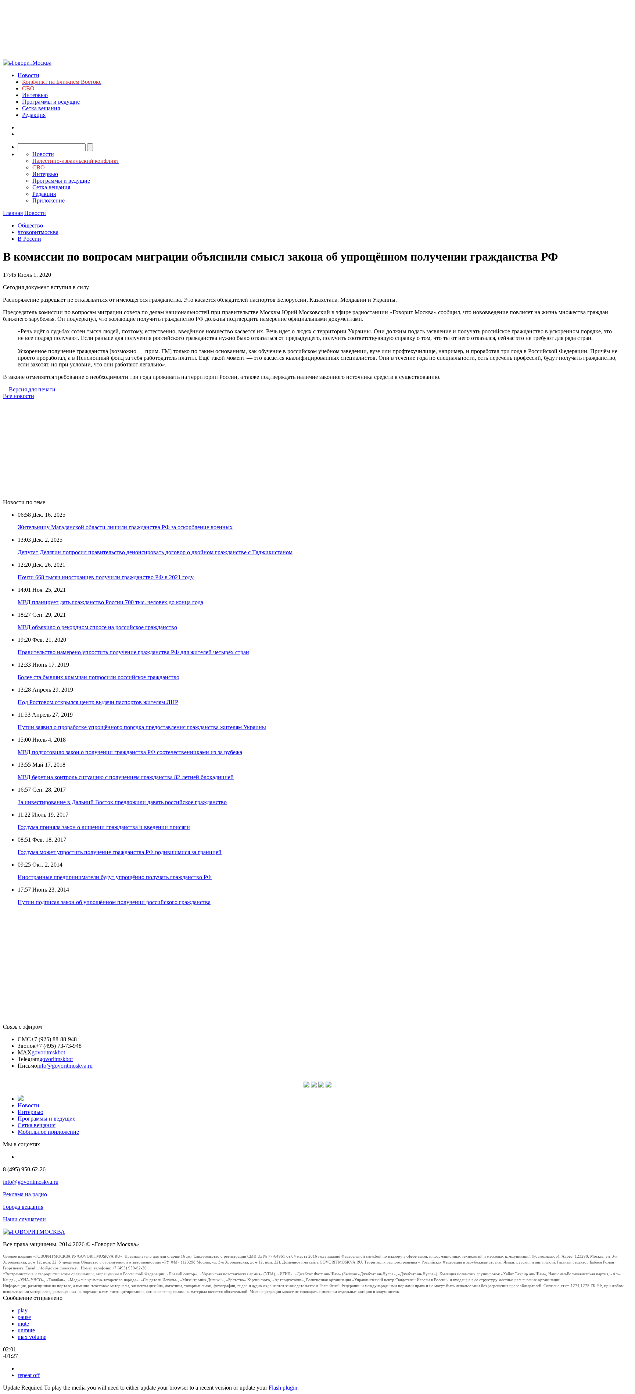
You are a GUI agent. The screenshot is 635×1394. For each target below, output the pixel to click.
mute (23, 1323)
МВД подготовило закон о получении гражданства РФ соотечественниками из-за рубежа (130, 752)
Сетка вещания (41, 108)
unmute (26, 1330)
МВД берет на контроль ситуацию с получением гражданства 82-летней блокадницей (126, 777)
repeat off (29, 1375)
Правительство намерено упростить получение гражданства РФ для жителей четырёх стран (133, 652)
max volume (32, 1337)
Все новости (18, 396)
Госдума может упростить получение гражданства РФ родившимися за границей (120, 852)
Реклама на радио (25, 1194)
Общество (30, 225)
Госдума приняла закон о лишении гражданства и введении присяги (104, 827)
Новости (28, 75)
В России (29, 239)
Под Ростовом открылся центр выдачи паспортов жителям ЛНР (98, 702)
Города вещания (23, 1207)
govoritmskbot (48, 1052)
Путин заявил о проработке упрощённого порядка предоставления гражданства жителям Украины (142, 727)
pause (24, 1317)
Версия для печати (32, 389)
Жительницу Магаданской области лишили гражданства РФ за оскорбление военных (125, 527)
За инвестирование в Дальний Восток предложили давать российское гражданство (122, 802)
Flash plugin (283, 1387)
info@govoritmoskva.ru (65, 1065)
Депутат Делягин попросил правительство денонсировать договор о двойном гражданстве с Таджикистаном (155, 552)
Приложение (48, 200)
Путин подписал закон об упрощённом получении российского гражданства (114, 902)
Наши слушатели (24, 1219)
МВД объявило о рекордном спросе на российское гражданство (97, 627)
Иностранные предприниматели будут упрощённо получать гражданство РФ (115, 877)
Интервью (35, 95)
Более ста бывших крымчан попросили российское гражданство (98, 677)
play (23, 1310)
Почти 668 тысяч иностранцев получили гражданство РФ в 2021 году (106, 577)
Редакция (34, 115)
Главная (13, 213)
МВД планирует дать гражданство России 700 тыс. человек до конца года (110, 602)
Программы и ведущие (51, 101)
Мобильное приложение (48, 1132)
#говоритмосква (38, 232)
